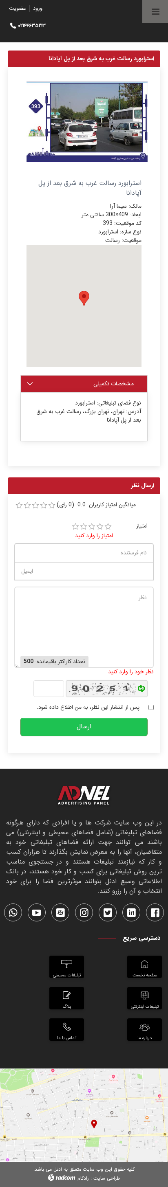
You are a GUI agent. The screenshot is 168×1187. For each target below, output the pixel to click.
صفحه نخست (145, 975)
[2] (83, 526)
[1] (75, 526)
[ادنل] (84, 797)
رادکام (83, 1178)
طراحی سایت (106, 1178)
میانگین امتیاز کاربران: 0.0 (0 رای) (96, 505)
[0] (19, 505)
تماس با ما (66, 1038)
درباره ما (144, 1038)
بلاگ (66, 1006)
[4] (100, 526)
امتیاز (142, 526)
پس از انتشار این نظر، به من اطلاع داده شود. (88, 707)
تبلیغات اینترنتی (145, 1006)
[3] (91, 526)
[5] (108, 526)
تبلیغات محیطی (67, 975)
